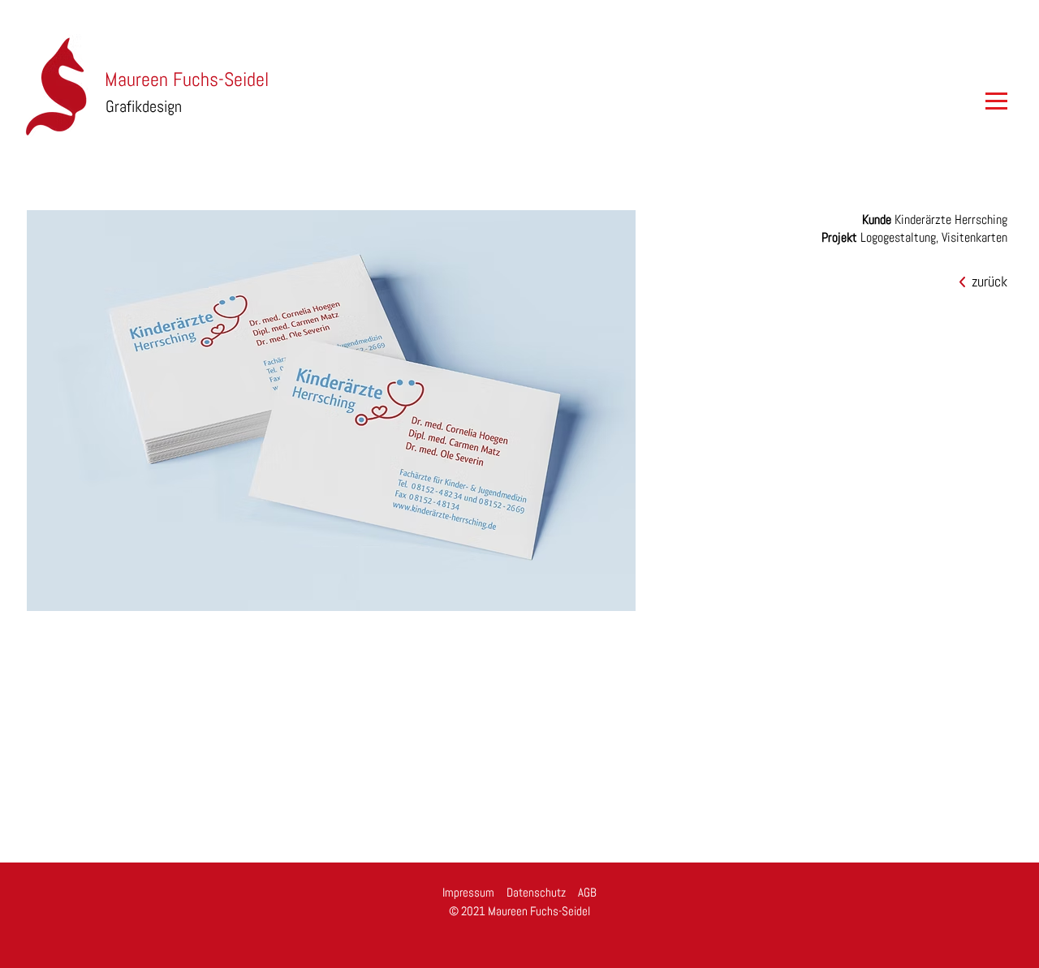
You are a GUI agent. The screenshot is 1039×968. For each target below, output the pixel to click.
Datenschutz (536, 892)
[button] (990, 101)
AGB (587, 892)
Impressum (468, 892)
